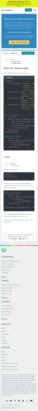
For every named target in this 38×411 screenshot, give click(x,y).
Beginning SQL (6, 291)
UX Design (5, 273)
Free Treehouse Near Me (9, 363)
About (3, 328)
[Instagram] (23, 400)
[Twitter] (6, 400)
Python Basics (6, 312)
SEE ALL (4, 277)
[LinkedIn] (19, 400)
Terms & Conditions (7, 405)
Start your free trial (19, 42)
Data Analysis (6, 270)
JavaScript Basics (7, 306)
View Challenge (28, 53)
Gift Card (4, 343)
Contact (4, 340)
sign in (14, 238)
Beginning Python (7, 288)
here (29, 28)
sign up (21, 238)
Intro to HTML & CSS (8, 309)
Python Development (8, 267)
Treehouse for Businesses (10, 369)
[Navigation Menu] (35, 9)
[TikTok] (27, 400)
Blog (3, 331)
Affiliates (4, 354)
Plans (3, 351)
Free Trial (28, 10)
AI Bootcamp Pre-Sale (15, 1)
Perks (3, 357)
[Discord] (31, 400)
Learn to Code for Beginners (11, 285)
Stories (4, 337)
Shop (3, 360)
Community (5, 334)
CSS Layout (5, 314)
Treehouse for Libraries (9, 366)
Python (6, 53)
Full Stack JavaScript (8, 264)
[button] (4, 4)
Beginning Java (7, 294)
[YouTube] (11, 400)
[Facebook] (15, 400)
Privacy (17, 405)
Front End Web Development (11, 261)
